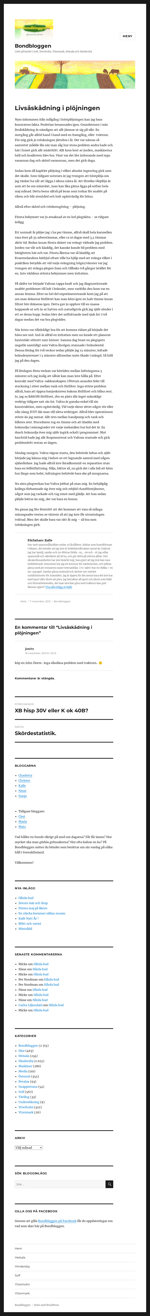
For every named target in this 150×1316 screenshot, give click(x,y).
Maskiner (25, 1066)
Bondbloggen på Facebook (57, 1221)
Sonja (22, 796)
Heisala (23, 1056)
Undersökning (28, 1102)
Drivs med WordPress (46, 1305)
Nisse (22, 791)
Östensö (24, 1076)
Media (22, 1071)
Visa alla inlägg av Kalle (58, 587)
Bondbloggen (33, 46)
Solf (21, 1092)
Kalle (23, 601)
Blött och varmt (29, 923)
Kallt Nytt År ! (28, 918)
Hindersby (25, 1061)
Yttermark (25, 1112)
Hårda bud (25, 898)
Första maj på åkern (32, 908)
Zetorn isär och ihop (33, 903)
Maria (22, 821)
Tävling (23, 1097)
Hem (18, 1248)
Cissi (21, 816)
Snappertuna (27, 1086)
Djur (21, 1051)
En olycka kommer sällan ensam (41, 913)
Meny (127, 36)
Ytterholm (25, 1107)
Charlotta (25, 775)
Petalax (23, 1081)
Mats (22, 826)
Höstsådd (25, 929)
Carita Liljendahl (30, 1005)
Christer (24, 780)
